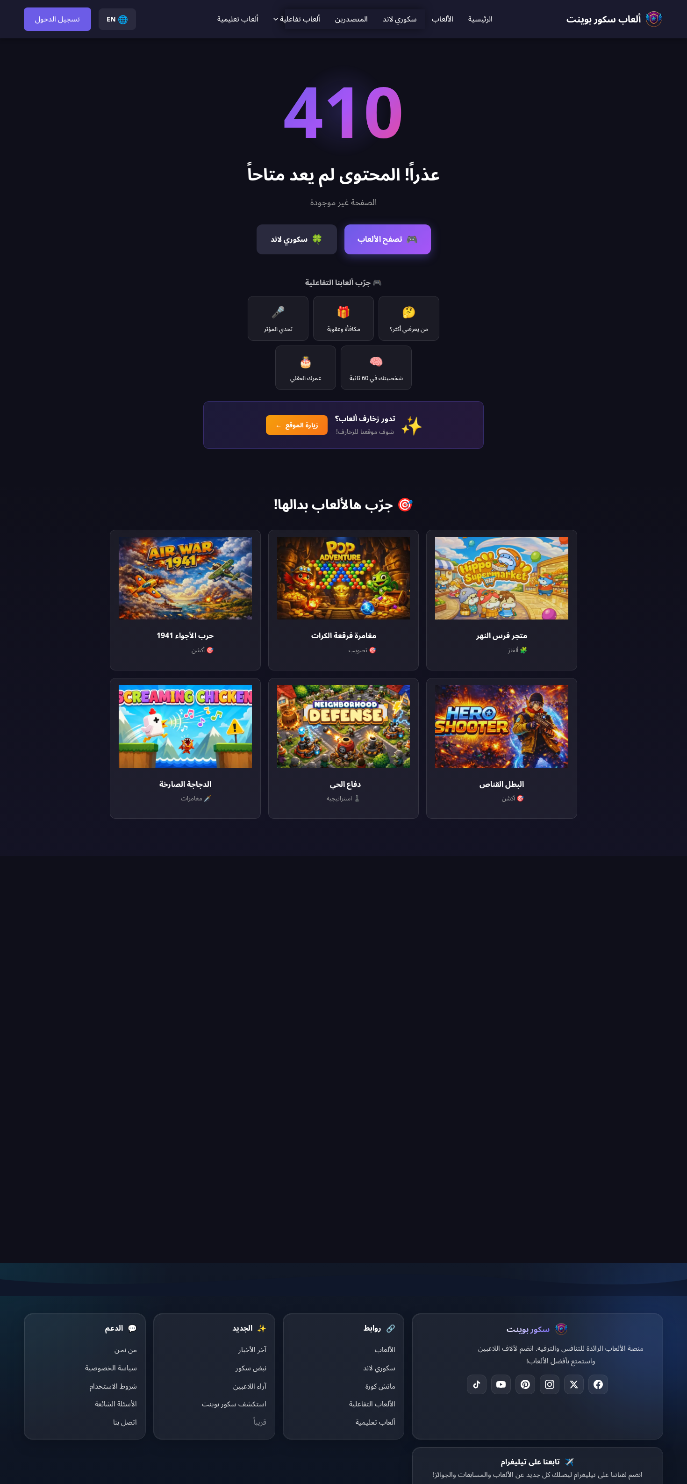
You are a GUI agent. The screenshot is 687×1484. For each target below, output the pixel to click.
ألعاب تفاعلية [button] (300, 19)
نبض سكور (251, 1367)
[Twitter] (574, 1384)
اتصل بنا (125, 1421)
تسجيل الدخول (57, 19)
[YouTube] (501, 1384)
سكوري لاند (400, 19)
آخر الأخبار (252, 1349)
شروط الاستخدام (113, 1385)
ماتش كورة (380, 1385)
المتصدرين (351, 19)
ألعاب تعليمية (237, 19)
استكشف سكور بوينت (234, 1403)
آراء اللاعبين (249, 1385)
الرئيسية (480, 19)
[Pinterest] (525, 1384)
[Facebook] (598, 1384)
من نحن (125, 1349)
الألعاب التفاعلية (372, 1403)
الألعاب (442, 19)
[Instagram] (549, 1384)
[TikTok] (477, 1384)
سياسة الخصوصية (111, 1367)
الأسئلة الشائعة (116, 1403)
